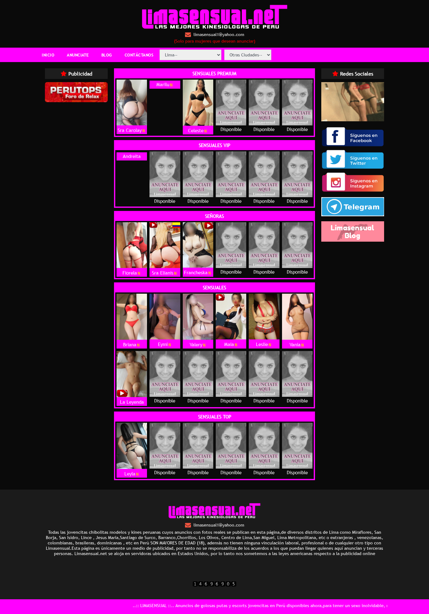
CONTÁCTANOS (139, 55)
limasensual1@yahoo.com (218, 34)
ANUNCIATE (78, 55)
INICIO (48, 55)
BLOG (106, 55)
